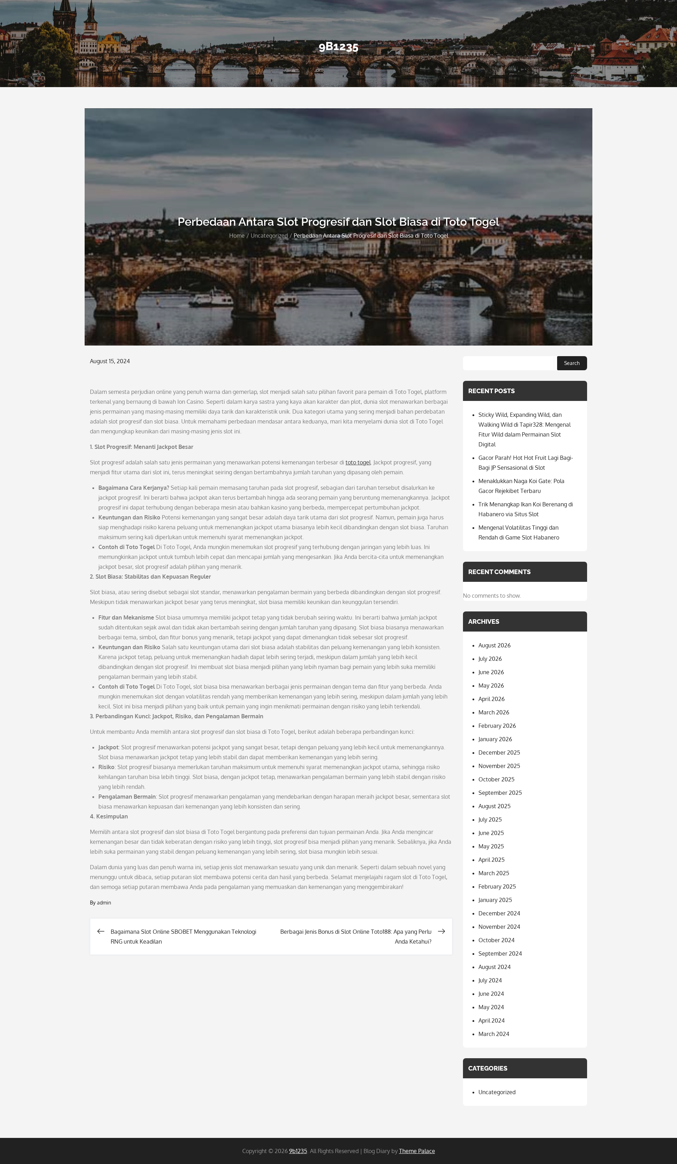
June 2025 (491, 832)
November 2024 (499, 926)
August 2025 (494, 806)
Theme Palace (417, 1150)
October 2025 (496, 779)
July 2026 (490, 658)
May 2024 (491, 1007)
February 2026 (497, 725)
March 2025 (493, 873)
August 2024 (494, 966)
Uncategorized (497, 1092)
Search (572, 363)
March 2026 (493, 712)
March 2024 (493, 1033)
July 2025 (490, 819)
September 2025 (500, 792)
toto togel (358, 462)
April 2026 (491, 698)
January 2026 (495, 739)
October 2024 (496, 940)
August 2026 (494, 645)
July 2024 (490, 980)
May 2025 (491, 846)
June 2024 (491, 993)
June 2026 (491, 672)
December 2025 (499, 752)
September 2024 (500, 953)
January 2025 (495, 899)
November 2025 (499, 765)
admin (104, 903)
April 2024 (491, 1020)
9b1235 (339, 46)
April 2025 (491, 859)
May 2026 (491, 685)
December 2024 (499, 913)
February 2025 (497, 886)
